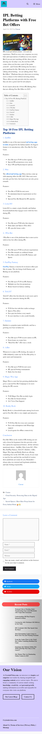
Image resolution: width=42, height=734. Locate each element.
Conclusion (12, 124)
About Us (6, 725)
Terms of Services (17, 725)
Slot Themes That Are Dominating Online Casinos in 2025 (25, 655)
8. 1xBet (11, 117)
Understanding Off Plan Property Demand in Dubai (25, 617)
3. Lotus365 (12, 105)
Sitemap (6, 727)
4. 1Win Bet (12, 108)
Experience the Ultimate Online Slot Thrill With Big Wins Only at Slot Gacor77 (25, 648)
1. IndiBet (11, 101)
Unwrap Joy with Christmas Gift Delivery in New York (27, 623)
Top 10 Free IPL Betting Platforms (15, 98)
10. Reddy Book (13, 121)
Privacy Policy (30, 725)
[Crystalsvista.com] (4, 4)
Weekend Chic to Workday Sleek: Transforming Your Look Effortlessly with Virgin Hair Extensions (26, 610)
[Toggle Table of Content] (24, 95)
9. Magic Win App (14, 119)
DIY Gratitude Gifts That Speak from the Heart (26, 629)
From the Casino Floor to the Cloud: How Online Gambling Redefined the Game (26, 641)
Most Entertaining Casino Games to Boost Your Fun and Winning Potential (26, 634)
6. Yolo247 (12, 112)
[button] (27, 4)
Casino (8, 492)
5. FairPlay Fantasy (14, 110)
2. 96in (10, 103)
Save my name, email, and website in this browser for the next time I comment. (22, 561)
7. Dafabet (11, 114)
